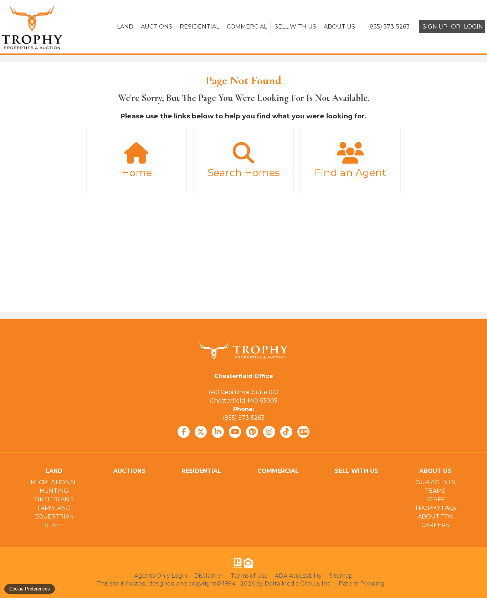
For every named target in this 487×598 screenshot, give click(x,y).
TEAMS (435, 490)
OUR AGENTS (435, 482)
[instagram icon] (269, 432)
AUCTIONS (156, 26)
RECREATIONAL (54, 482)
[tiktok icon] (286, 432)
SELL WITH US (295, 26)
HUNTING (54, 490)
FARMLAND (54, 508)
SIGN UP (434, 26)
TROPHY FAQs (435, 508)
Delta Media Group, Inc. (298, 583)
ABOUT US (339, 26)
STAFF (435, 499)
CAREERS (435, 525)
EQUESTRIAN (54, 516)
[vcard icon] (303, 432)
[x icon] (201, 432)
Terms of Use (249, 575)
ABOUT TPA (435, 516)
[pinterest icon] (252, 432)
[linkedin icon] (218, 432)
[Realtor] (237, 563)
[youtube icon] (235, 432)
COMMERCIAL (247, 26)
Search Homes (243, 173)
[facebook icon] (184, 432)
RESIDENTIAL (199, 26)
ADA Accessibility (298, 575)
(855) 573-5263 (244, 417)
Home (137, 173)
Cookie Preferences (29, 589)
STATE (54, 525)
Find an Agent (350, 173)
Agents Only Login (160, 575)
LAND (125, 26)
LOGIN (473, 26)
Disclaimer (209, 575)
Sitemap (341, 575)
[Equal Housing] (249, 563)
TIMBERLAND (54, 499)
